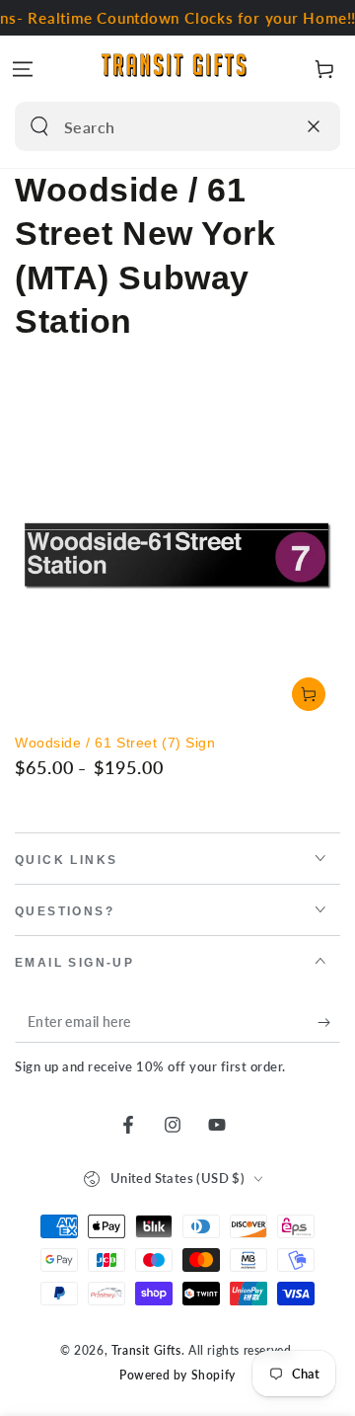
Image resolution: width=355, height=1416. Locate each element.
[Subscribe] (329, 1023)
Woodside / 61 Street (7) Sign (115, 742)
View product (308, 694)
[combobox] (156, 126)
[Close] (313, 126)
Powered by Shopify (177, 1375)
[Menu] (22, 69)
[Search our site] (39, 126)
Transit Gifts (146, 1350)
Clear (275, 126)
